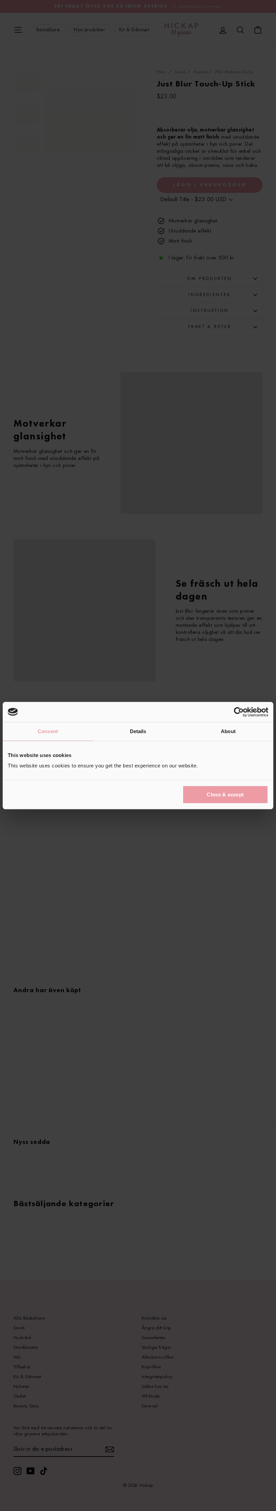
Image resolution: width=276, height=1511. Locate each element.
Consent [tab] (48, 731)
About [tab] (228, 731)
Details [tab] (138, 731)
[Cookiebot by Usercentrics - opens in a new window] (238, 712)
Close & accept (225, 794)
